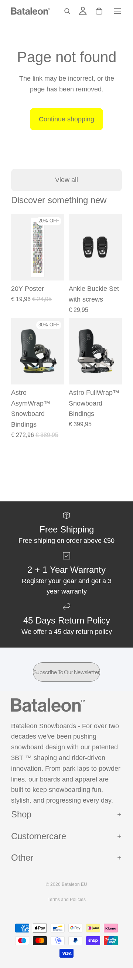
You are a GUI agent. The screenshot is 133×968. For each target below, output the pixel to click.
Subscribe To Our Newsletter (66, 672)
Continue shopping (66, 119)
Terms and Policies (67, 899)
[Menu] (117, 11)
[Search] (67, 11)
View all (66, 180)
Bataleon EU (74, 884)
